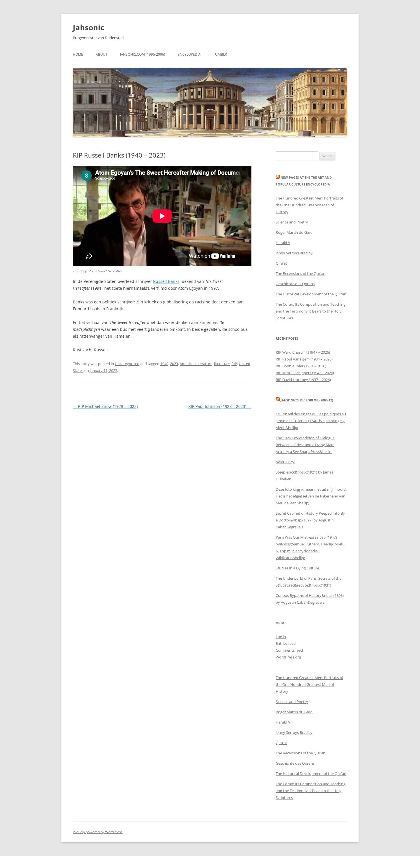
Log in (281, 636)
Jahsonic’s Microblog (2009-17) (307, 400)
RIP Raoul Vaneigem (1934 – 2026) (304, 359)
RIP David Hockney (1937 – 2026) (303, 379)
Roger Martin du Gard (294, 232)
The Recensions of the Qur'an (300, 273)
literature (222, 363)
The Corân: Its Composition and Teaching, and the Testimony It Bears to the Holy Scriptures (311, 311)
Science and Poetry (292, 222)
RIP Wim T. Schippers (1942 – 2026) (305, 372)
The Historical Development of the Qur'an (311, 294)
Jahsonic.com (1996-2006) (142, 54)
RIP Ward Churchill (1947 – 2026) (303, 352)
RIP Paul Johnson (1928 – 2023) (219, 406)
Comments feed (289, 650)
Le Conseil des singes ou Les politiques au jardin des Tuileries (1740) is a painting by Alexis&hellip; (311, 420)
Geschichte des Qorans (295, 283)
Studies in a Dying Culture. (298, 568)
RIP (234, 363)
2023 (174, 363)
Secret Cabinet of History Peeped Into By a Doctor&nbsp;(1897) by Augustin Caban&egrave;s (310, 520)
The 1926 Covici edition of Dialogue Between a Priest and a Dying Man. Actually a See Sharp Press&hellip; (305, 444)
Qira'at (281, 263)
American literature (196, 363)
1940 (164, 363)
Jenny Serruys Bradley (294, 252)
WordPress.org (288, 657)
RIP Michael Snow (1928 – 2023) (105, 406)
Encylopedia (189, 54)
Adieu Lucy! (285, 461)
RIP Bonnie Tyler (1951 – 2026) (301, 365)
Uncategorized (127, 363)
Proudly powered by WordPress (98, 831)
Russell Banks (166, 281)
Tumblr (220, 54)
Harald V (283, 242)
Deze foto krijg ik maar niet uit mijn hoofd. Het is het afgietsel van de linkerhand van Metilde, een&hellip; (311, 496)
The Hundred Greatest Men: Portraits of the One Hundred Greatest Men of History (309, 205)
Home (78, 54)
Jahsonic (88, 27)
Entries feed (286, 643)
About (101, 54)
